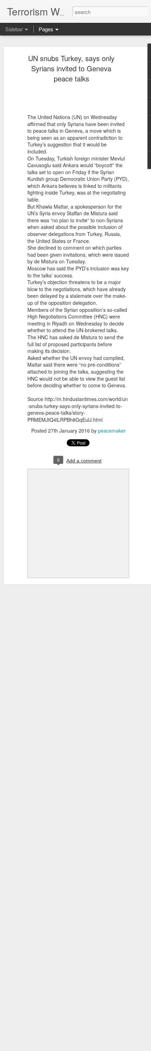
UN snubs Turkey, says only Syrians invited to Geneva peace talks (71, 68)
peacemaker (112, 430)
